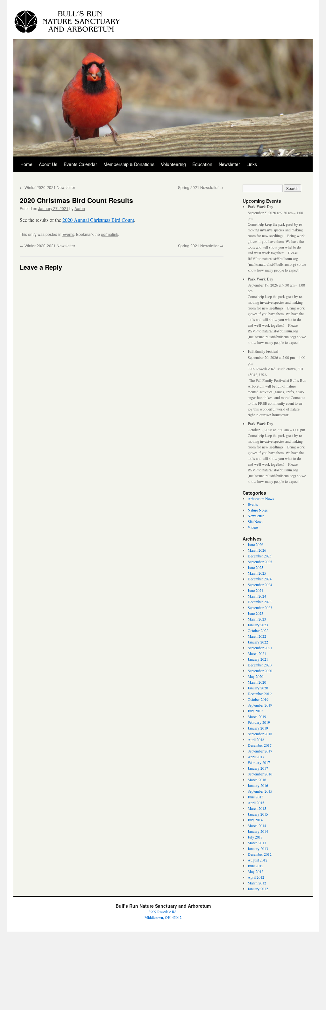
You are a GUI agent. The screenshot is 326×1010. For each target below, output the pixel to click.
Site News (255, 521)
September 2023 (260, 607)
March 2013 (257, 842)
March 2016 (257, 779)
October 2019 (258, 699)
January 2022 (258, 641)
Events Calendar (80, 164)
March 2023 (257, 618)
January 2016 (258, 785)
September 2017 (260, 750)
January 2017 (258, 768)
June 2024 (255, 590)
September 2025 (260, 561)
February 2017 (259, 762)
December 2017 (260, 745)
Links (251, 164)
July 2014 (255, 819)
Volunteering (173, 164)
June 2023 (255, 613)
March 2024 (257, 596)
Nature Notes (258, 509)
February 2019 (259, 722)
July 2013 (255, 836)
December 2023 (260, 601)
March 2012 (257, 882)
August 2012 (257, 859)
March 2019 (257, 716)
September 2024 (260, 584)
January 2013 (258, 848)
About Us (48, 164)
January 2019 (258, 727)
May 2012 (255, 871)
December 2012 (260, 854)
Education (202, 164)
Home (26, 164)
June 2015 (255, 796)
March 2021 (257, 653)
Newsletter (229, 164)
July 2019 (255, 710)
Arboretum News (261, 498)
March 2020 (257, 682)
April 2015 (256, 802)
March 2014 (257, 825)
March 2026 (257, 550)
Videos (253, 527)
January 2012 (258, 888)
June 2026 (255, 544)
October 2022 (258, 630)
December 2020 (260, 664)
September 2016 (260, 773)
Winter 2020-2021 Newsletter (47, 187)
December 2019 (260, 693)
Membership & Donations (128, 164)
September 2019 (260, 705)
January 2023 (258, 624)
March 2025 (257, 573)
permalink (109, 234)
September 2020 (260, 670)
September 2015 (260, 791)
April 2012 (256, 877)
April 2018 (256, 739)
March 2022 (257, 636)
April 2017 (256, 756)
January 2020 (258, 687)
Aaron (79, 208)
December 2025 (260, 555)
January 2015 (258, 814)
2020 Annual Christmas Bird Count (98, 219)
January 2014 (258, 831)
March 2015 (257, 808)
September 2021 (260, 647)
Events (68, 234)
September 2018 (260, 733)
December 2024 (260, 578)
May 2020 (255, 676)
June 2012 (255, 865)
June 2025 (255, 567)
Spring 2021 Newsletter (200, 187)
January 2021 (258, 659)
